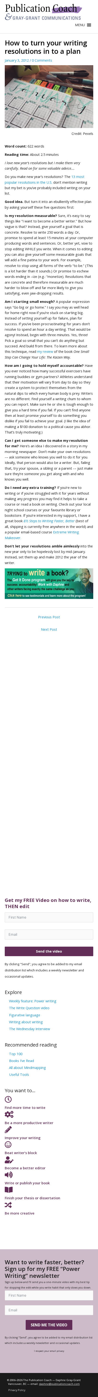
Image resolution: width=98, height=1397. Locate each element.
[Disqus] (49, 693)
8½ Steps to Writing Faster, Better (49, 520)
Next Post (49, 629)
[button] (80, 25)
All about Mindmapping (27, 1067)
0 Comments (42, 60)
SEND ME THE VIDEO (49, 1325)
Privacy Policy (16, 1390)
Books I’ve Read (21, 1060)
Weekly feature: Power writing (32, 1001)
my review (45, 351)
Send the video (49, 951)
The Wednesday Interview (29, 1028)
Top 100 (15, 1053)
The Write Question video (29, 1007)
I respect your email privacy (49, 1351)
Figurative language (24, 1015)
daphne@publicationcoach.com (59, 1384)
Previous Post (49, 617)
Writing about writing (26, 1021)
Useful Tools (19, 1074)
